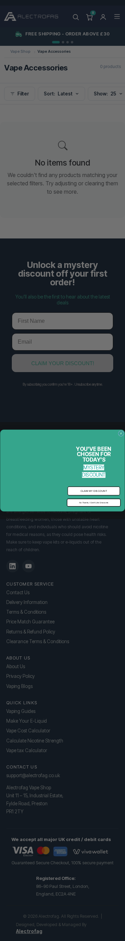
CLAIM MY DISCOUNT (94, 490)
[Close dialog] (121, 433)
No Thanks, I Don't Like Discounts (93, 503)
